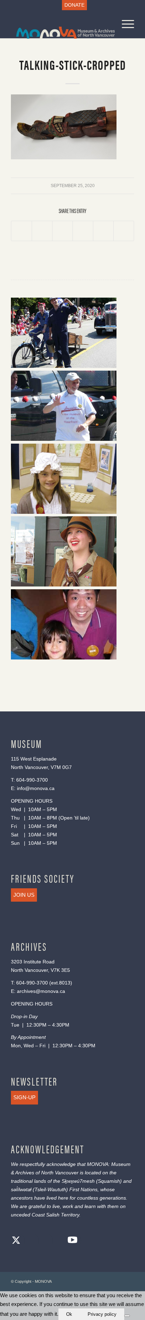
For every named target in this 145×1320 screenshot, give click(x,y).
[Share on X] (42, 231)
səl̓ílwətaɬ (21, 1189)
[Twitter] (16, 1241)
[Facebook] (30, 1241)
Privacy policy (102, 1314)
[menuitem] (74, 5)
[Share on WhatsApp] (62, 231)
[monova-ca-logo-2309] (60, 24)
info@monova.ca (36, 788)
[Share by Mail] (124, 231)
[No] (127, 1316)
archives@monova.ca (41, 991)
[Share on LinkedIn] (103, 231)
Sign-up (24, 1097)
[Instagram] (44, 1241)
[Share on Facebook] (21, 231)
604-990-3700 (32, 780)
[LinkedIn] (58, 1241)
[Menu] (124, 24)
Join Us (23, 895)
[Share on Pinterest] (83, 231)
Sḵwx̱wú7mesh (78, 1181)
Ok (69, 1314)
